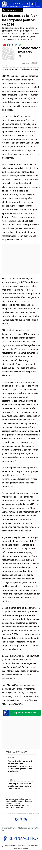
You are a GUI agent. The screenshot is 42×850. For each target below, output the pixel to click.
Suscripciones (33, 846)
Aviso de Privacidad (21, 849)
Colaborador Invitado (12, 10)
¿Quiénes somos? (8, 846)
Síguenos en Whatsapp (25, 713)
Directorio (21, 846)
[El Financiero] (16, 4)
